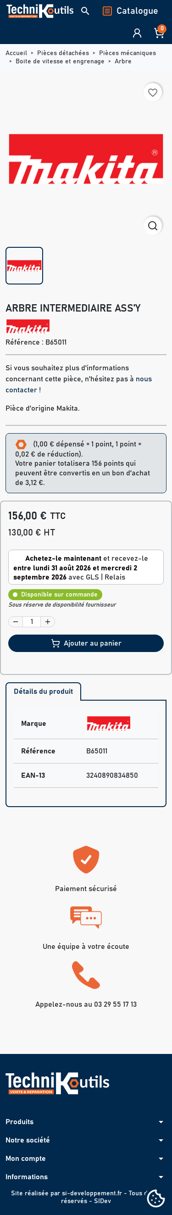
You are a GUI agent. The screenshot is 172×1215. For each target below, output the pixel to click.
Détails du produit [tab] (43, 691)
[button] (85, 11)
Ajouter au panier (93, 643)
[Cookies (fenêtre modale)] (156, 1199)
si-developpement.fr (92, 1193)
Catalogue (137, 11)
